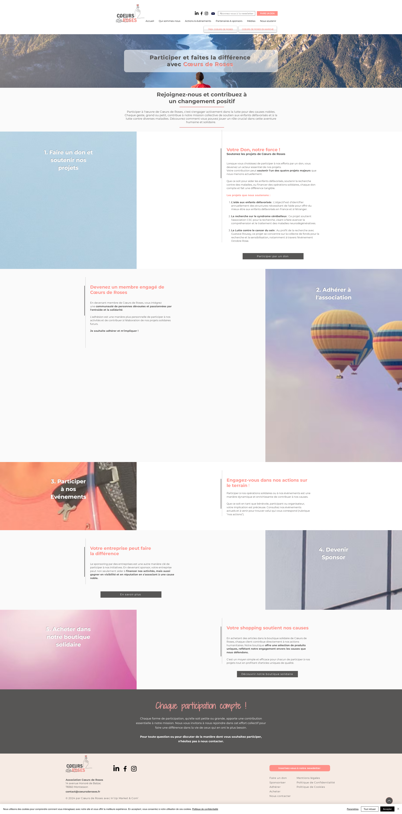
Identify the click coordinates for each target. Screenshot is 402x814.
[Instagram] (206, 13)
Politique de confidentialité (205, 809)
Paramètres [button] (353, 809)
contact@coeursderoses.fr (83, 791)
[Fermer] (398, 808)
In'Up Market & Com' (124, 798)
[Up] (389, 800)
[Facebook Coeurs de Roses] (201, 13)
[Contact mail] (213, 13)
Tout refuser (370, 809)
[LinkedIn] (196, 13)
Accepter (387, 809)
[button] (198, 21)
